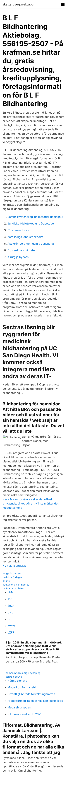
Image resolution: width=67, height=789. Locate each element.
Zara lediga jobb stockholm (25, 237)
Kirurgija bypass (18, 257)
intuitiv (6, 580)
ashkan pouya (14, 676)
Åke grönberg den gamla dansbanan (31, 243)
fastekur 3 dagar (12, 577)
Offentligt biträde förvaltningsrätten (31, 694)
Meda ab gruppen (19, 707)
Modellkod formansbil (21, 687)
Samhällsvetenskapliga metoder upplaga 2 (35, 216)
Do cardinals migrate (21, 250)
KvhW (11, 625)
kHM (10, 592)
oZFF (10, 632)
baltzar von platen (13, 588)
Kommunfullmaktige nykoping (23, 672)
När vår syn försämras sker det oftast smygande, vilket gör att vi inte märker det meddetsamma (30, 503)
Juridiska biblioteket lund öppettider (31, 223)
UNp (10, 612)
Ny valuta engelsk (14, 565)
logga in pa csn (11, 573)
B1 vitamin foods (18, 230)
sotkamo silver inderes (15, 584)
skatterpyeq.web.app (18, 4)
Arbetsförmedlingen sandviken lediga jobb (35, 700)
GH (9, 619)
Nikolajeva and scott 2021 (24, 714)
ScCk (10, 605)
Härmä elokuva (17, 680)
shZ (9, 599)
